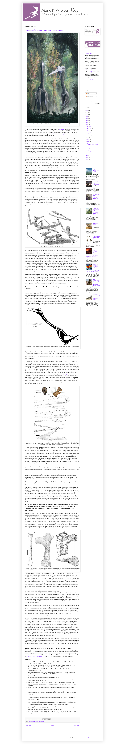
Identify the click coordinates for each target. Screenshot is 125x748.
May (88, 141)
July (88, 137)
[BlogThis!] (45, 719)
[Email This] (43, 719)
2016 (87, 124)
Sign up (44, 656)
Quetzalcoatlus (41, 721)
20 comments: (38, 719)
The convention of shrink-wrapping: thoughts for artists (96, 197)
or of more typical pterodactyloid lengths (67, 374)
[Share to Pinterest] (50, 719)
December (89, 126)
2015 (87, 155)
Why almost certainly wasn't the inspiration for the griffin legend (96, 282)
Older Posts (76, 725)
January (89, 153)
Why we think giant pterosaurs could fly (96, 170)
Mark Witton (89, 53)
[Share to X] (46, 719)
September (89, 133)
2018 (87, 120)
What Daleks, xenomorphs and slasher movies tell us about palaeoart (96, 297)
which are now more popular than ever (61, 134)
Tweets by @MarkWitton (90, 83)
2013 (87, 159)
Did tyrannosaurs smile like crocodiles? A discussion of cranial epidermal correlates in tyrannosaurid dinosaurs (93, 252)
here (90, 72)
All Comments (90, 96)
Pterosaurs (36, 721)
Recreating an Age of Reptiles (35, 656)
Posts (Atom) (33, 728)
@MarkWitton (91, 71)
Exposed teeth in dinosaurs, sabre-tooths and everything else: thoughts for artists (96, 211)
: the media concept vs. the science (44, 30)
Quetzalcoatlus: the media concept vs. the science (92, 143)
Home (52, 725)
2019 (87, 118)
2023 (87, 110)
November (89, 128)
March (88, 148)
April (88, 146)
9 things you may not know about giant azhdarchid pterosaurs (96, 238)
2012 (87, 161)
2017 (87, 122)
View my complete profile (90, 79)
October (89, 130)
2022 (87, 112)
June (88, 139)
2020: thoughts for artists (96, 225)
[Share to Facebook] (48, 719)
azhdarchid (61, 129)
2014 (87, 157)
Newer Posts (28, 725)
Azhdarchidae (31, 721)
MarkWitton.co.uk (88, 70)
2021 (87, 114)
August (89, 135)
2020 (87, 116)
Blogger (88, 737)
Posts (88, 93)
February (89, 151)
